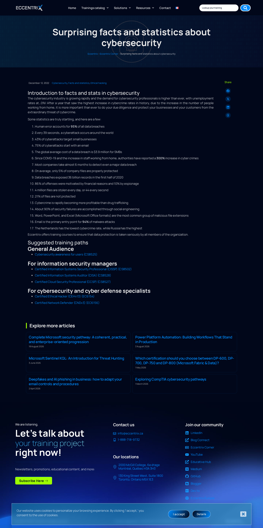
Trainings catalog (93, 8)
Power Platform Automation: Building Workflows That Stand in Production (183, 339)
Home (72, 8)
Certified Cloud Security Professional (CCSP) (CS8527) (73, 282)
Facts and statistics (78, 83)
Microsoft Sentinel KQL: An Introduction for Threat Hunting (76, 358)
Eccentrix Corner (109, 53)
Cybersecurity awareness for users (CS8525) (66, 254)
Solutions (120, 8)
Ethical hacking (99, 83)
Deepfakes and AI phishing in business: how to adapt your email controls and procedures (75, 381)
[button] (228, 91)
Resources (143, 8)
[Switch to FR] (176, 7)
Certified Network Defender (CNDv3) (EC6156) (67, 303)
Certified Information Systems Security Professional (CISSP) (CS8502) (83, 269)
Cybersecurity (59, 83)
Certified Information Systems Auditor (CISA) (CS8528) (73, 275)
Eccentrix (93, 53)
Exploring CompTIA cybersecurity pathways (170, 379)
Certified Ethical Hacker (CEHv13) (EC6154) (64, 296)
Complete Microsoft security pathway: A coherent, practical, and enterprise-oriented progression (78, 339)
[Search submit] (245, 7)
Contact (165, 8)
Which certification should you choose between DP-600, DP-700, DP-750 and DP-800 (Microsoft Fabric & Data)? (184, 360)
